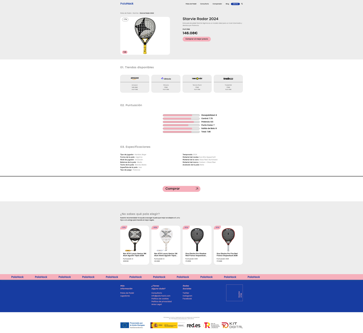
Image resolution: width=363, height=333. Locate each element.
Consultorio (204, 4)
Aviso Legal (156, 304)
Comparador (217, 4)
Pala (126, 4)
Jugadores (125, 296)
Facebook (187, 299)
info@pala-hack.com (160, 296)
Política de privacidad (161, 302)
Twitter (186, 293)
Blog (227, 4)
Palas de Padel (191, 4)
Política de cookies (160, 299)
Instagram (187, 296)
